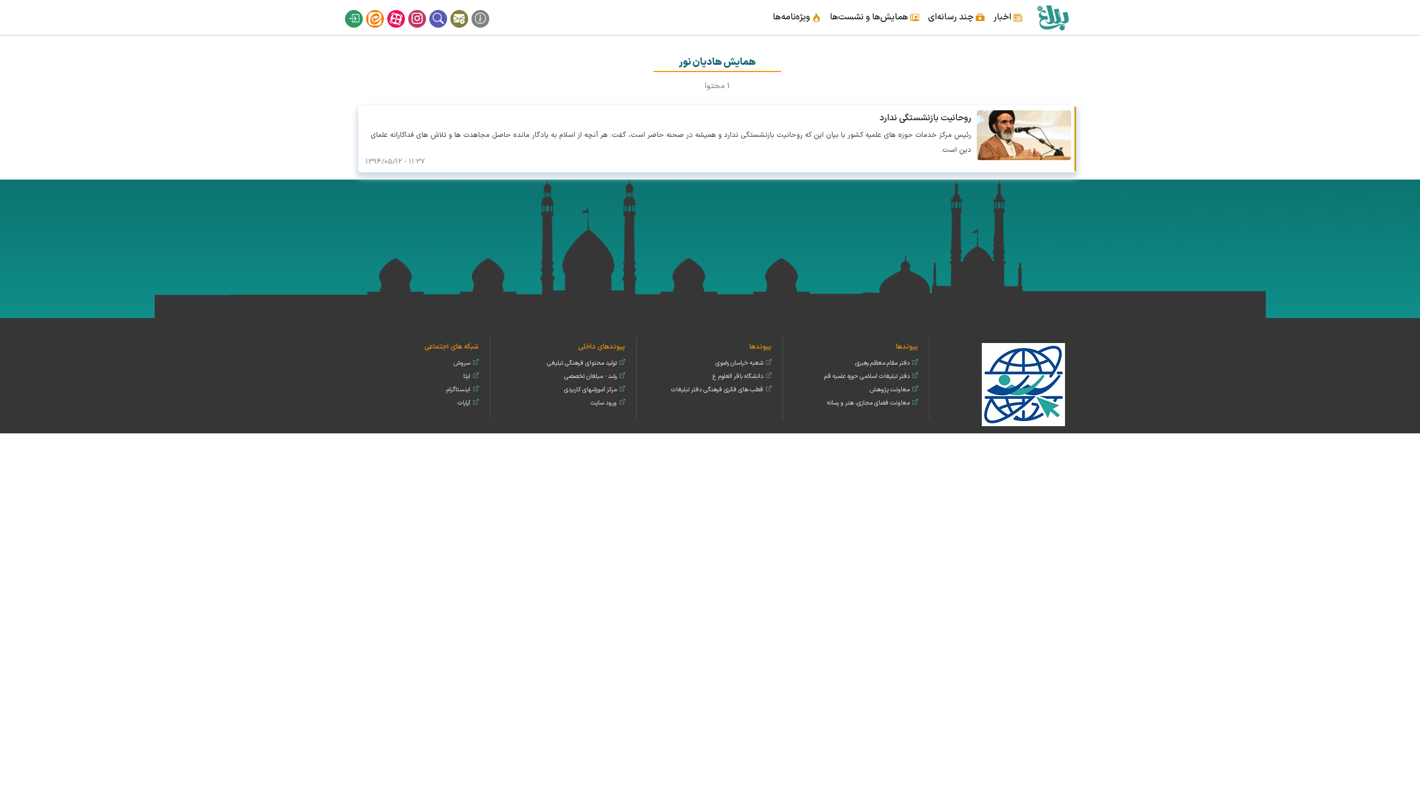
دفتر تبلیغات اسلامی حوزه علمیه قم (867, 376)
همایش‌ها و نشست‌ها (869, 17)
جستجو (445, 10)
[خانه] (1052, 17)
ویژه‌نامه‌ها (791, 17)
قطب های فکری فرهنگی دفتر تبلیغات (717, 390)
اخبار (1002, 17)
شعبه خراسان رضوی (739, 363)
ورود (361, 10)
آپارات (403, 10)
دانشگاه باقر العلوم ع (738, 376)
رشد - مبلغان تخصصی (590, 376)
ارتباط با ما (466, 10)
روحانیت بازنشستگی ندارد (925, 118)
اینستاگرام (424, 10)
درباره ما (487, 10)
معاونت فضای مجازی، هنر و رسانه (868, 403)
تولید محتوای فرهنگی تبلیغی (582, 363)
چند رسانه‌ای (950, 17)
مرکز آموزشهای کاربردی (590, 390)
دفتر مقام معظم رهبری (882, 363)
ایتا (382, 10)
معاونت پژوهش (890, 390)
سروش (462, 363)
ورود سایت (604, 403)
